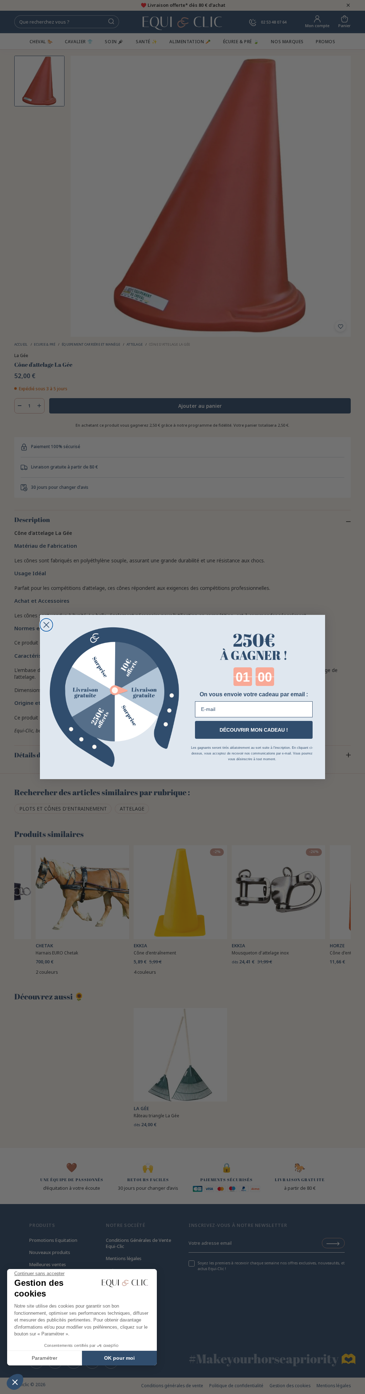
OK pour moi (119, 1358)
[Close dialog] (46, 624)
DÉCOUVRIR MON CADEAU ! (254, 730)
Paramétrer (44, 1358)
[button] (15, 1381)
